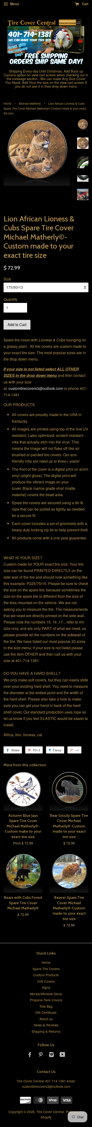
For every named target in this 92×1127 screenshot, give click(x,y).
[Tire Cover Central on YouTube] (62, 1055)
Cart (84, 3)
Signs (46, 987)
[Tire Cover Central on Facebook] (29, 1055)
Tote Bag (46, 1006)
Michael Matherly (30, 103)
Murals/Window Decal (46, 993)
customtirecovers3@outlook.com (35, 388)
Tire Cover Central (50, 1111)
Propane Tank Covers (46, 1000)
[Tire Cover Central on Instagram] (51, 1055)
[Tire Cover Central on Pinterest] (40, 1055)
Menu (14, 3)
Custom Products (46, 974)
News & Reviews (46, 1025)
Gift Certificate (46, 1012)
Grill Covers (46, 981)
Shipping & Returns (46, 1031)
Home (7, 103)
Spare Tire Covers (46, 968)
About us (46, 1018)
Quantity (10, 299)
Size (7, 279)
